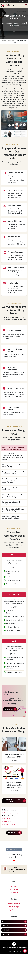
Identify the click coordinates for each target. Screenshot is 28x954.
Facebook (5, 934)
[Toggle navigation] (26, 5)
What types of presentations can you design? (12, 466)
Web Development (14, 903)
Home (4, 40)
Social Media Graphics (10, 825)
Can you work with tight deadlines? (10, 489)
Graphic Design (12, 40)
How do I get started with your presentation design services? (13, 510)
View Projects (12, 832)
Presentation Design (10, 816)
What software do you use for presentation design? (13, 496)
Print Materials (8, 819)
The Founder (14, 889)
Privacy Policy (11, 951)
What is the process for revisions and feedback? (10, 517)
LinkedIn (5, 926)
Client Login (24, 1)
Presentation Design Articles (13, 800)
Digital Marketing (14, 910)
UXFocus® (14, 947)
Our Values (14, 886)
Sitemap (19, 951)
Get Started (9, 709)
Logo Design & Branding (11, 813)
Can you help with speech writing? (11, 503)
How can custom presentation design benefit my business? (13, 448)
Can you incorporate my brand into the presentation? (13, 473)
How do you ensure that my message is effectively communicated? (12, 481)
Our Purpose (14, 892)
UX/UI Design (8, 822)
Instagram (5, 930)
